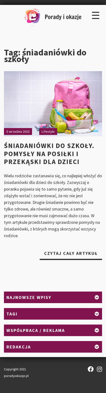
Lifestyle (48, 131)
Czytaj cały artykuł (73, 255)
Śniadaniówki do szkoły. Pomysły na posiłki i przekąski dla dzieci (49, 153)
